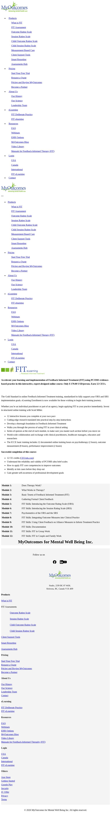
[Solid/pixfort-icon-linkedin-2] (61, 562)
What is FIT (6, 600)
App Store (6, 777)
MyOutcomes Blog (10, 734)
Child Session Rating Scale (22, 631)
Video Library (7, 738)
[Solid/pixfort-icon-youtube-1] (65, 562)
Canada (4, 757)
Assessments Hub (9, 649)
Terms (4, 799)
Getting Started (8, 781)
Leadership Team (9, 691)
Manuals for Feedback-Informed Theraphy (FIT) (23, 742)
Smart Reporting (8, 643)
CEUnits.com (27, 458)
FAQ (3, 723)
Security (5, 788)
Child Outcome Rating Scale (23, 625)
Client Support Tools (10, 637)
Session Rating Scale (19, 619)
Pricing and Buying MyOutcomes (16, 668)
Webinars (5, 727)
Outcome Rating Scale (20, 613)
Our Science (6, 688)
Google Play (7, 784)
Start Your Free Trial (10, 661)
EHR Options (7, 731)
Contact (4, 695)
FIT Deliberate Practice (11, 707)
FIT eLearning (7, 711)
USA (3, 754)
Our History (6, 684)
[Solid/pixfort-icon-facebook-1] (54, 562)
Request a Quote (8, 665)
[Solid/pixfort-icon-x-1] (58, 562)
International (7, 761)
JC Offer (5, 792)
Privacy (4, 796)
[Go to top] (3, 817)
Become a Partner (9, 672)
